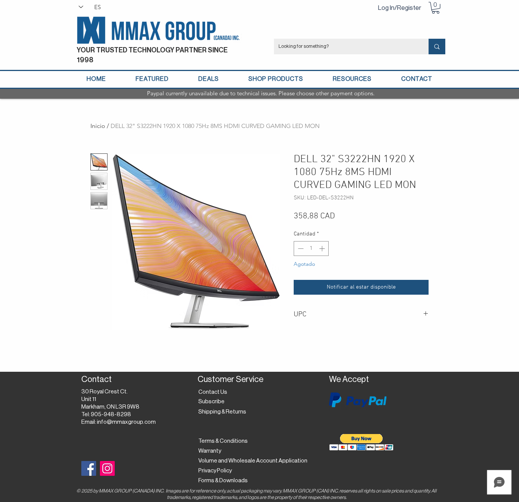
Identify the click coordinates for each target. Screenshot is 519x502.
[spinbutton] (311, 249)
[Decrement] (300, 249)
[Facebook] (88, 468)
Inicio (97, 125)
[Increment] (323, 249)
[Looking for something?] (437, 46)
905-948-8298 (111, 414)
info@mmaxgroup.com (126, 422)
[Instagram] (107, 468)
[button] (436, 8)
